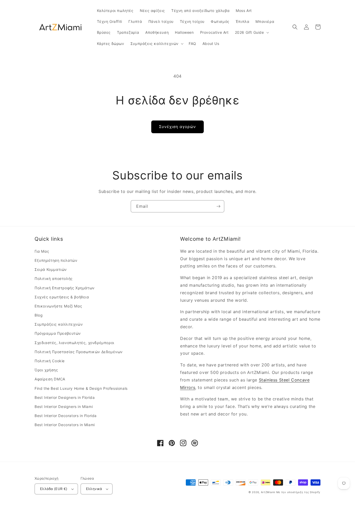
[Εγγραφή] (218, 206)
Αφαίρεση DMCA (50, 379)
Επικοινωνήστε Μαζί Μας (58, 306)
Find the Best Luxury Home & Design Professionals (81, 388)
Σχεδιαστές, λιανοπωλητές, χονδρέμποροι (74, 342)
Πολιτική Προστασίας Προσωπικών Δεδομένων (79, 352)
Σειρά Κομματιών (51, 269)
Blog (39, 315)
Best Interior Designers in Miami (64, 406)
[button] (251, 32)
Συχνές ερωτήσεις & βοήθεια (62, 297)
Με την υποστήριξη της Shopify (298, 492)
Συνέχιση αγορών (177, 126)
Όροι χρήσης (46, 370)
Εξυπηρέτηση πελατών (56, 260)
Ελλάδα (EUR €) (54, 489)
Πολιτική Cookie (50, 361)
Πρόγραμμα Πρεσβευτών (58, 333)
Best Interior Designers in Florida (65, 397)
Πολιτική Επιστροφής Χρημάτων (65, 288)
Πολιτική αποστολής (54, 278)
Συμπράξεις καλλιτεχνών (59, 324)
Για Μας (42, 251)
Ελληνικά (94, 489)
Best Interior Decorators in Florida (66, 415)
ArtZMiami (268, 492)
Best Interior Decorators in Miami (65, 424)
